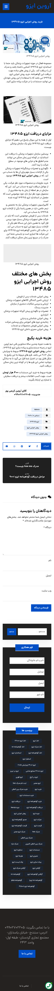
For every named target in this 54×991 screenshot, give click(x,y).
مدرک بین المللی (27, 838)
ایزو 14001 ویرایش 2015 (27, 765)
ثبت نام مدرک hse (19, 783)
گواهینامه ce (15, 874)
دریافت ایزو (16, 801)
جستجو (11, 632)
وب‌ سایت (46, 591)
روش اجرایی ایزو (33, 428)
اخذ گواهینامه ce (18, 747)
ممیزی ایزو (34, 856)
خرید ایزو (38, 789)
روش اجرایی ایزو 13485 (38, 434)
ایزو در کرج (34, 777)
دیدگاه (47, 527)
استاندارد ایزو (16, 753)
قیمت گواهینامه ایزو (19, 825)
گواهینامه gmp (16, 880)
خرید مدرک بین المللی (20, 789)
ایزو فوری (19, 777)
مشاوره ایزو (18, 850)
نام (50, 560)
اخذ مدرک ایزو (37, 747)
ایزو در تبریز (14, 771)
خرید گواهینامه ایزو (34, 801)
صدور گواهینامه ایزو (19, 819)
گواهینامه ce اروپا (35, 880)
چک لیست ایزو (17, 862)
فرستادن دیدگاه (41, 608)
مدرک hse (36, 832)
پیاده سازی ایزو (35, 862)
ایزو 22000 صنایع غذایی (34, 771)
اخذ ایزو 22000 (20, 741)
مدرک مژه (14, 844)
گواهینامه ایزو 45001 (27, 886)
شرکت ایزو (37, 819)
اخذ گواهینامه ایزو (35, 753)
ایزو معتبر (37, 783)
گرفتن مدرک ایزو (19, 868)
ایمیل (48, 576)
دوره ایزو (36, 813)
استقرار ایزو (27, 759)
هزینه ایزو (19, 856)
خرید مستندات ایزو (27, 795)
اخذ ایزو (36, 741)
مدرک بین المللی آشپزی (34, 844)
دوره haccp (15, 807)
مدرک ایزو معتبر (19, 832)
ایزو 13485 (34, 422)
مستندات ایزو (35, 850)
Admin (36, 409)
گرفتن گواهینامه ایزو (35, 874)
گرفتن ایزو (36, 868)
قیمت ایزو (38, 825)
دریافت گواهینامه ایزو (35, 807)
